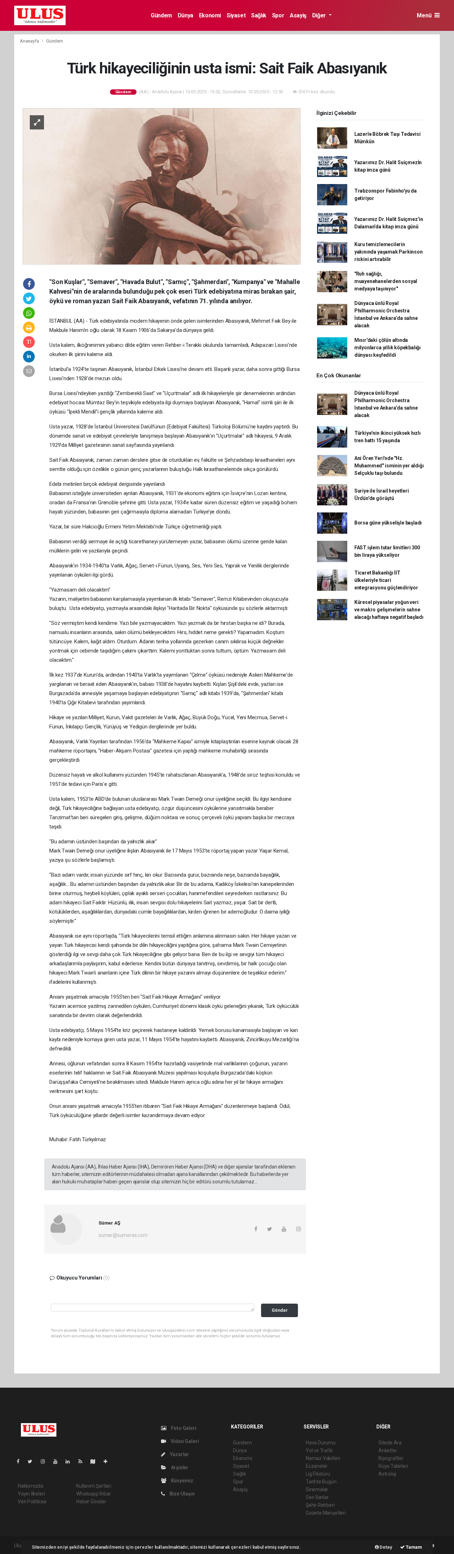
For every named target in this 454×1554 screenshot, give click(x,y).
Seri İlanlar (317, 1497)
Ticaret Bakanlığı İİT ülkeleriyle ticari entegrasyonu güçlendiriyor (386, 580)
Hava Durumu (321, 1442)
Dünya (185, 15)
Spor (278, 15)
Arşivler (179, 1467)
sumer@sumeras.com (123, 1235)
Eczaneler (316, 1466)
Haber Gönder (91, 1501)
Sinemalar (317, 1489)
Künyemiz (181, 1480)
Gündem (161, 15)
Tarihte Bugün (321, 1481)
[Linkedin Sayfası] (71, 1461)
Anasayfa (30, 41)
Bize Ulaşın (181, 1494)
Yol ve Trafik (319, 1450)
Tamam (413, 1547)
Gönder (280, 1310)
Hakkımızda (30, 1486)
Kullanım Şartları (93, 1486)
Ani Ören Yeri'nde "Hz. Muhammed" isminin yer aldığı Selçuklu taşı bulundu (389, 465)
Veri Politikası (32, 1501)
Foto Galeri (183, 1428)
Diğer (319, 15)
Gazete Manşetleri (326, 1513)
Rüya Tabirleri (393, 1466)
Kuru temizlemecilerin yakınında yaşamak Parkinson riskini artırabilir (388, 252)
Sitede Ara (390, 1442)
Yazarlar (179, 1454)
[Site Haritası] (95, 1461)
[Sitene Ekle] (108, 1461)
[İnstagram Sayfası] (46, 1461)
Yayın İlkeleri (31, 1494)
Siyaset (236, 15)
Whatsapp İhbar (93, 1494)
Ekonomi (210, 15)
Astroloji (387, 1474)
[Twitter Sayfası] (33, 1461)
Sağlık (258, 15)
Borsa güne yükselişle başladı (388, 523)
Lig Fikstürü (318, 1474)
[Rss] (83, 1461)
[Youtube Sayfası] (58, 1461)
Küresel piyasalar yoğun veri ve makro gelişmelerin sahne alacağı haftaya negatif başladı (388, 609)
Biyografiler (391, 1458)
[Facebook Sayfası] (21, 1461)
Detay (385, 1547)
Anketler (387, 1450)
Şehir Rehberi (320, 1505)
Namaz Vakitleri (323, 1458)
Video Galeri (184, 1441)
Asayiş (298, 15)
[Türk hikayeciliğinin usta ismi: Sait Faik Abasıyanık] (162, 186)
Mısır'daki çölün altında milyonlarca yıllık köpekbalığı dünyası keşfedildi (387, 347)
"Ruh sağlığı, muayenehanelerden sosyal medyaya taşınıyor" (385, 281)
